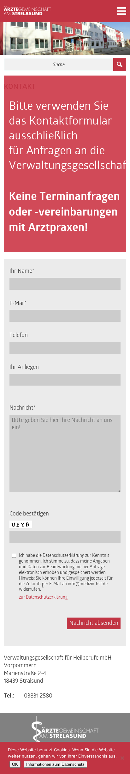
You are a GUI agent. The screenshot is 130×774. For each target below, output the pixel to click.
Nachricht (21, 408)
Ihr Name (20, 271)
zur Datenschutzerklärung (43, 597)
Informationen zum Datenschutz (55, 764)
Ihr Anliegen (24, 367)
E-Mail (17, 303)
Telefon (18, 335)
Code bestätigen (29, 514)
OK (15, 764)
